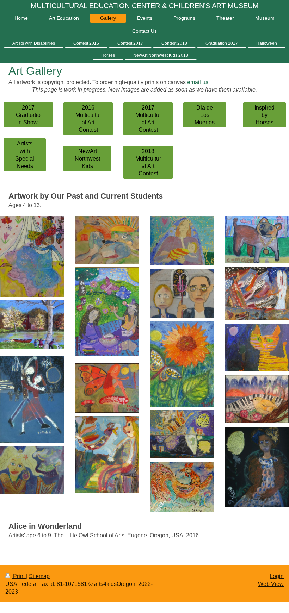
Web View (271, 584)
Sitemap (39, 576)
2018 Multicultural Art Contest (148, 162)
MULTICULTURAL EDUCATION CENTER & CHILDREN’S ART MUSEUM (145, 6)
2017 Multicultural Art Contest (148, 119)
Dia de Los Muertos (205, 115)
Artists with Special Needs (24, 154)
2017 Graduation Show (28, 115)
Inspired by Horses (264, 115)
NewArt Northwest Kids (87, 158)
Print (19, 576)
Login (277, 576)
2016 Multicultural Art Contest (88, 119)
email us (197, 82)
